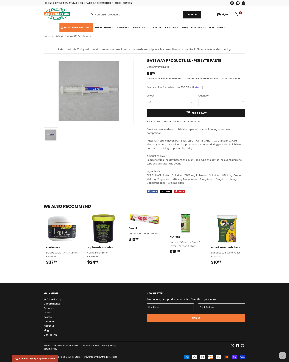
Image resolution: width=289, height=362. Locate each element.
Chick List (139, 27)
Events (48, 317)
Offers (47, 312)
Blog (185, 27)
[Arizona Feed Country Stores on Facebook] (237, 346)
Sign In (225, 14)
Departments (103, 27)
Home (47, 36)
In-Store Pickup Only (77, 27)
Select (150, 95)
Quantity (203, 95)
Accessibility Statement (66, 345)
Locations (155, 27)
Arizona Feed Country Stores (67, 356)
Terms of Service (90, 345)
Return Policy (50, 348)
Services (122, 27)
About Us (170, 27)
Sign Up (196, 318)
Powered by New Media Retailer (100, 356)
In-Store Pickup (53, 299)
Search (194, 14)
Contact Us (198, 27)
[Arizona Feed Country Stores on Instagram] (242, 346)
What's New (216, 27)
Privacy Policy (109, 345)
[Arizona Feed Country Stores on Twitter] (232, 346)
